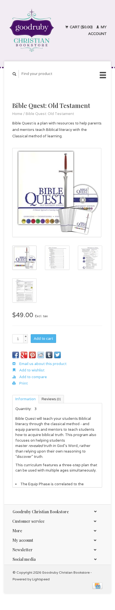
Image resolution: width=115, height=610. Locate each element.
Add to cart (43, 338)
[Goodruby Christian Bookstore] (31, 30)
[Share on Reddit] (40, 355)
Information (25, 399)
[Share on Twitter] (57, 355)
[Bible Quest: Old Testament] (57, 192)
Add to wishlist (31, 370)
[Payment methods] (97, 585)
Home (17, 113)
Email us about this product (42, 363)
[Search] (14, 74)
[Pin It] (32, 355)
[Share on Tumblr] (49, 355)
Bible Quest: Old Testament (50, 113)
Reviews (51, 399)
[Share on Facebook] (15, 355)
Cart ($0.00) (81, 27)
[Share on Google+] (24, 355)
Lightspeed (41, 579)
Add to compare (32, 377)
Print (23, 383)
